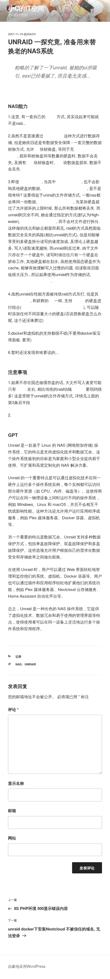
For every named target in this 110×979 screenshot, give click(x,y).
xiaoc (31, 34)
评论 (13, 709)
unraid (30, 664)
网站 (12, 838)
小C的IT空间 (26, 8)
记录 (18, 656)
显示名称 (16, 783)
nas (18, 664)
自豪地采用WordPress (26, 966)
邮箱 (12, 810)
